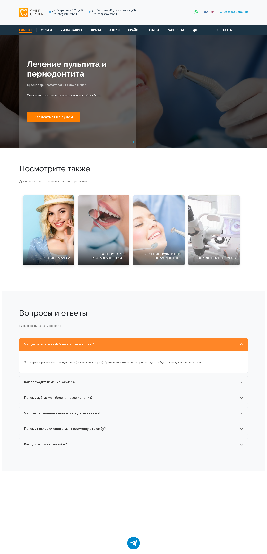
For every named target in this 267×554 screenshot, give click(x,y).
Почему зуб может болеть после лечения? (58, 398)
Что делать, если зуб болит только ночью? (59, 344)
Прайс (133, 30)
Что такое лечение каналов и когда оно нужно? (62, 413)
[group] (48, 230)
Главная (25, 30)
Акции (114, 30)
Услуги (46, 30)
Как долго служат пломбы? (45, 444)
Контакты (224, 30)
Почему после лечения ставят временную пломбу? (65, 429)
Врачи (96, 30)
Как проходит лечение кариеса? (50, 382)
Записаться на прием (53, 117)
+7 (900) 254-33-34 (104, 14)
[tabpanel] (133, 91)
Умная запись (72, 30)
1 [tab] (133, 143)
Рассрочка (175, 30)
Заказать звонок (235, 12)
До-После (200, 30)
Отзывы (152, 30)
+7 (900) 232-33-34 (64, 14)
